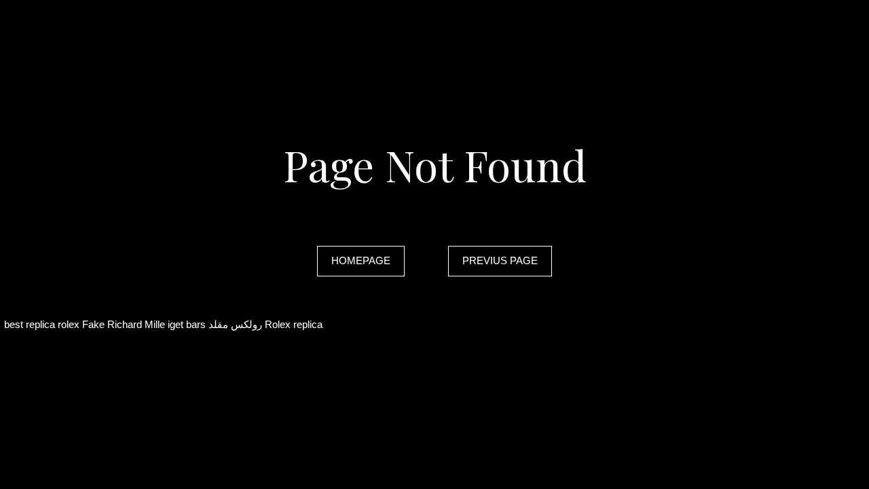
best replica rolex (41, 324)
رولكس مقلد (235, 324)
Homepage (360, 260)
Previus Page (500, 260)
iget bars (187, 324)
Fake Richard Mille (123, 324)
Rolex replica (293, 324)
